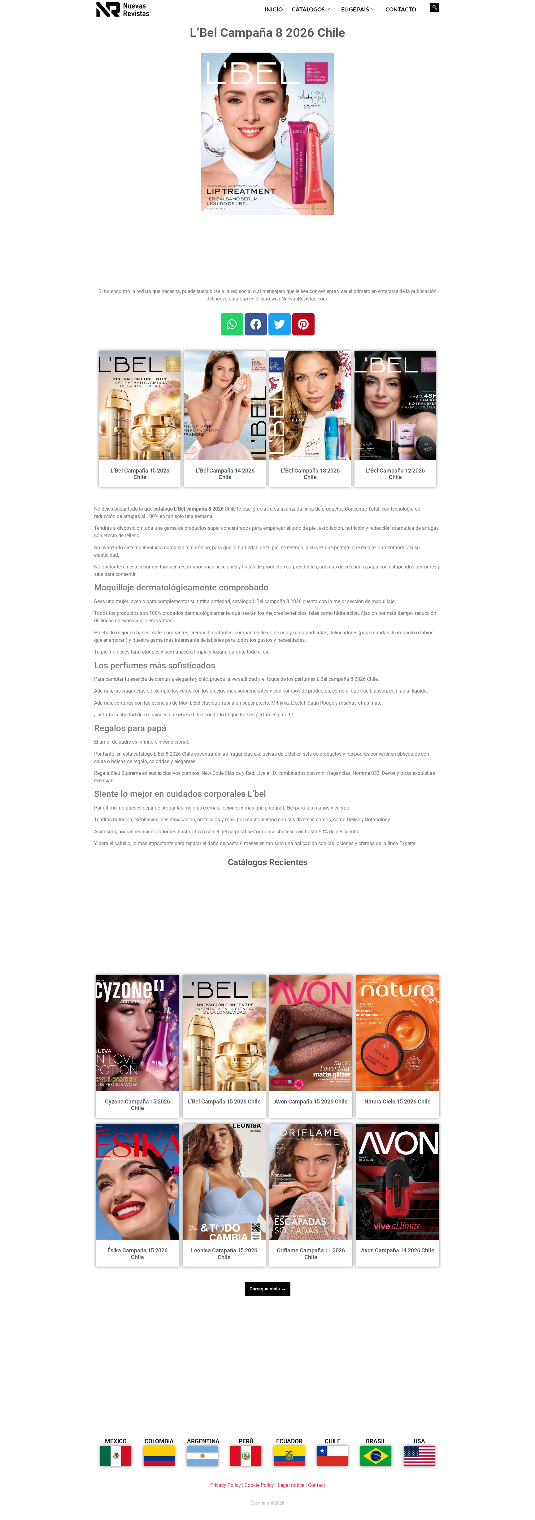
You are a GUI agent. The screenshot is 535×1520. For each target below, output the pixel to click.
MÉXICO (116, 1441)
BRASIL (376, 1441)
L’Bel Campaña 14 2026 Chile (225, 474)
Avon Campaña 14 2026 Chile (397, 1250)
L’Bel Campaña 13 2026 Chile (310, 474)
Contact (316, 1485)
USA (419, 1441)
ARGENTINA (203, 1441)
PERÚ (246, 1441)
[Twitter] (279, 324)
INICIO (274, 9)
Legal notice (291, 1485)
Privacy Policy (225, 1485)
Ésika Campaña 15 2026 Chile (137, 1253)
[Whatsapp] (232, 324)
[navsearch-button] (434, 7)
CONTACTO (400, 9)
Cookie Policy (259, 1485)
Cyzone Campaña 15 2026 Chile (137, 1105)
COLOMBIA (159, 1441)
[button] (325, 61)
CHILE (333, 1441)
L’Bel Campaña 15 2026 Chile (140, 474)
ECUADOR (289, 1441)
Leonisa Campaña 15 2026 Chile (224, 1253)
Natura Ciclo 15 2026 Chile (397, 1101)
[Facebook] (256, 324)
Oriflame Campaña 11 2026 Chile (311, 1253)
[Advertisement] (144, 91)
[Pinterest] (303, 324)
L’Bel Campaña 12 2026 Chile (395, 474)
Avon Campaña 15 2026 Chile (311, 1101)
